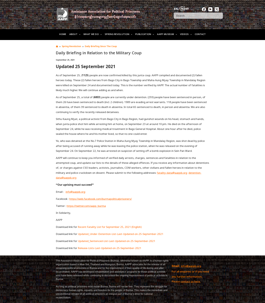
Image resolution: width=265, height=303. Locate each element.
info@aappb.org (191, 266)
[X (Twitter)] (217, 9)
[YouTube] (210, 9)
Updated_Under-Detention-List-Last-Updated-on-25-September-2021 (120, 234)
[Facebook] (204, 9)
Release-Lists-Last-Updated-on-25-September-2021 (109, 248)
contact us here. (191, 282)
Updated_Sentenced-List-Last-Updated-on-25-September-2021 (116, 241)
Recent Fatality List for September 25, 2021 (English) (110, 227)
